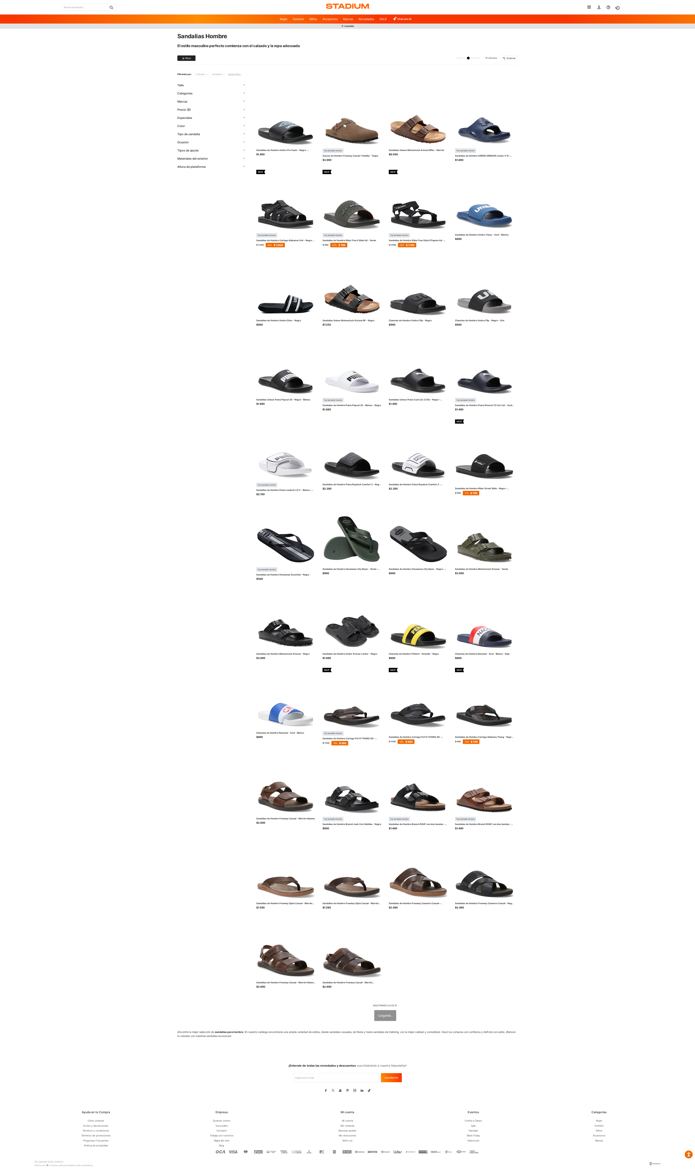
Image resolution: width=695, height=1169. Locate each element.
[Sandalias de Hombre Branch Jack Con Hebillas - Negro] (352, 783)
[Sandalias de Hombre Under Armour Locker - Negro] (352, 618)
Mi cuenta (347, 1120)
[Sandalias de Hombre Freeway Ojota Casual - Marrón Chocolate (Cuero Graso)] (352, 868)
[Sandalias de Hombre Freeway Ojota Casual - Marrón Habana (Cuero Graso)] (285, 868)
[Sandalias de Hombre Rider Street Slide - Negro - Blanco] (484, 449)
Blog (221, 1145)
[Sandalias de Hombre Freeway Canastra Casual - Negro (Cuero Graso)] (484, 868)
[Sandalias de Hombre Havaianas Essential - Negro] (285, 533)
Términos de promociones (96, 1135)
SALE (383, 19)
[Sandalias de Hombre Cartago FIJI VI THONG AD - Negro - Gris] (418, 697)
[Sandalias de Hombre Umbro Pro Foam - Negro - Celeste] (285, 114)
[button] (111, 7)
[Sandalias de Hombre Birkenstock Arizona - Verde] (484, 533)
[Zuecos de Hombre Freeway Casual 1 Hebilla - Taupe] (352, 114)
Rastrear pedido (347, 1130)
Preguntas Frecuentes (96, 1140)
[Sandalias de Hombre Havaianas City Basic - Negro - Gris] (418, 533)
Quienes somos (221, 1120)
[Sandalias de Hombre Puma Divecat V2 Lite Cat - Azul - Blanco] (484, 364)
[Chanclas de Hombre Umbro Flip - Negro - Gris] (484, 285)
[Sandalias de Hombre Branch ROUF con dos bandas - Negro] (418, 783)
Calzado (200, 74)
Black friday (473, 1135)
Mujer (283, 19)
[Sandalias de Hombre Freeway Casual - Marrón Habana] (285, 783)
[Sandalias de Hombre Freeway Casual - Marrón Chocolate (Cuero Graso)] (352, 947)
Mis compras (347, 1125)
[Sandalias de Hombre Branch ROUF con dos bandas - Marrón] (484, 783)
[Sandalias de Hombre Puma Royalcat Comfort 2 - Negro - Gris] (352, 449)
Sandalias (217, 74)
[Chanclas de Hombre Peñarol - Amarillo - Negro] (418, 618)
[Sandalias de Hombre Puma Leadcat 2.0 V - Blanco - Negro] (285, 449)
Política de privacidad (96, 1145)
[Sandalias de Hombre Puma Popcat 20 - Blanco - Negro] (352, 364)
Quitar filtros (234, 74)
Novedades (366, 19)
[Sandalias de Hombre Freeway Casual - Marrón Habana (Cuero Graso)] (285, 947)
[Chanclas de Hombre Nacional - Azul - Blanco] (285, 697)
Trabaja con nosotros (221, 1135)
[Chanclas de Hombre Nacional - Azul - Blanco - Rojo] (484, 618)
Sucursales (222, 1125)
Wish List (347, 1140)
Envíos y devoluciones (95, 1125)
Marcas (348, 19)
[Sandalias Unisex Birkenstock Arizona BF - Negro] (352, 285)
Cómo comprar (96, 1120)
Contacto (221, 1130)
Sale (473, 1125)
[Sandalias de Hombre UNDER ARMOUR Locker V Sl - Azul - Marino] (484, 114)
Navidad (473, 1130)
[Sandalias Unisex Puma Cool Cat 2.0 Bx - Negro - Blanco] (418, 364)
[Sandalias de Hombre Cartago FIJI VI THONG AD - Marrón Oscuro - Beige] (352, 697)
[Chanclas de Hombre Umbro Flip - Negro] (418, 285)
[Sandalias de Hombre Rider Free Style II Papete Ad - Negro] (418, 199)
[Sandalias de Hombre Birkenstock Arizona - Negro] (285, 618)
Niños (313, 19)
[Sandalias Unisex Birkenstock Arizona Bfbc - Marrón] (418, 114)
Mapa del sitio (221, 1140)
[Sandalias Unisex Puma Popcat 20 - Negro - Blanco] (285, 364)
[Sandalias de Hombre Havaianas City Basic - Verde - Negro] (352, 533)
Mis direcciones (347, 1135)
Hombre (298, 19)
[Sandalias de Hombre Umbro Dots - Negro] (285, 285)
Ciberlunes (473, 1140)
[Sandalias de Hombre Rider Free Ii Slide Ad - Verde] (352, 199)
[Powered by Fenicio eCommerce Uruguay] (654, 1163)
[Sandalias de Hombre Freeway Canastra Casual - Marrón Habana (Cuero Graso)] (418, 868)
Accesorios (330, 19)
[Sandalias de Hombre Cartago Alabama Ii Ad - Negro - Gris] (285, 199)
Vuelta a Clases (473, 1120)
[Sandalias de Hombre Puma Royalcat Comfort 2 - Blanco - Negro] (418, 449)
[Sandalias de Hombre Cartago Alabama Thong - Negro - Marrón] (484, 697)
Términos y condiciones (96, 1130)
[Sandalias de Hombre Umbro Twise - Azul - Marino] (484, 199)
